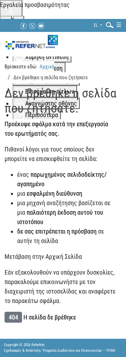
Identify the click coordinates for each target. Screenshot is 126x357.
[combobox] (108, 25)
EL (96, 25)
